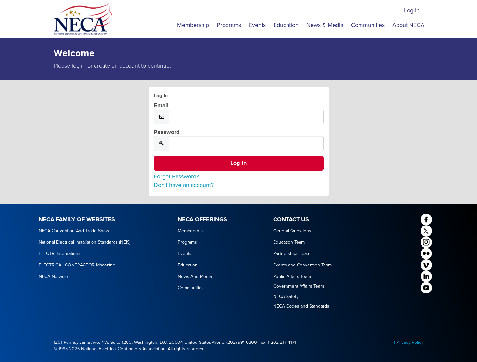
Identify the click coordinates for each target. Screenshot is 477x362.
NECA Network (53, 276)
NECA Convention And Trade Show (74, 231)
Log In (412, 10)
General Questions (292, 231)
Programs (229, 25)
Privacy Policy (409, 342)
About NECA (408, 25)
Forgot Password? (176, 176)
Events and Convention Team (302, 265)
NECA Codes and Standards (301, 306)
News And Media (195, 276)
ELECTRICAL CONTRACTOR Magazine (77, 265)
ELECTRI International (60, 253)
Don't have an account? (184, 184)
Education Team (289, 242)
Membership (193, 25)
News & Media (324, 25)
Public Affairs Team (292, 276)
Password (167, 132)
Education (286, 25)
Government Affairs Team (298, 286)
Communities (368, 25)
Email (161, 105)
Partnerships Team (291, 253)
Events (257, 25)
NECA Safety (286, 296)
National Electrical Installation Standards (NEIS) (84, 242)
